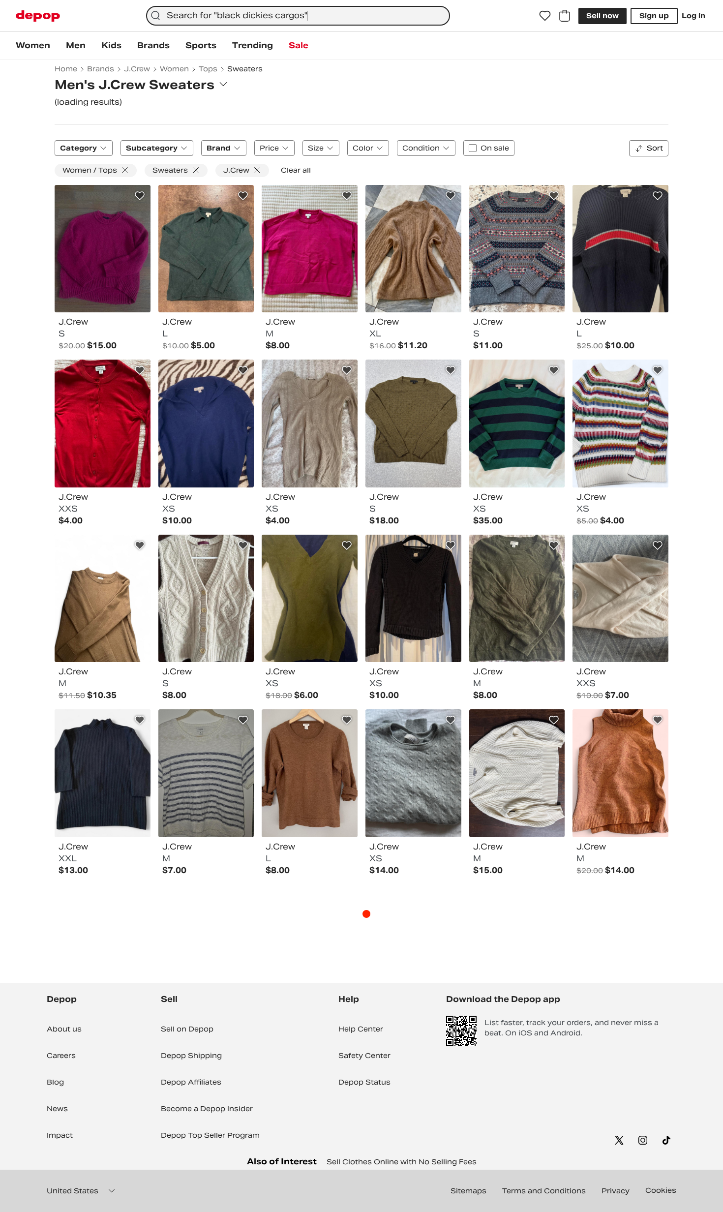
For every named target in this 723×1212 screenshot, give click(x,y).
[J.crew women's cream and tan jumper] (206, 599)
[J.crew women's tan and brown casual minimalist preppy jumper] (103, 599)
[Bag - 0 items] (564, 16)
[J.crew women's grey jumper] (413, 773)
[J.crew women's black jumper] (103, 773)
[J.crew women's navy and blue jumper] (620, 249)
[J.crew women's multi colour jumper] (517, 249)
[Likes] (545, 16)
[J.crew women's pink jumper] (310, 249)
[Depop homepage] (38, 16)
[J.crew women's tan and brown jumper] (413, 249)
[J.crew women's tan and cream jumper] (310, 423)
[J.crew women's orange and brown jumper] (620, 773)
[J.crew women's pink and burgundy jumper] (103, 249)
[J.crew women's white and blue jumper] (206, 773)
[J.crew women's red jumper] (103, 423)
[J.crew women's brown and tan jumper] (310, 773)
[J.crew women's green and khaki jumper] (310, 599)
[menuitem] (33, 46)
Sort (655, 148)
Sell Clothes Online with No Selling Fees (402, 1161)
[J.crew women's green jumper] (206, 249)
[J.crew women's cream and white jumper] (517, 773)
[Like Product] (140, 196)
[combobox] (298, 16)
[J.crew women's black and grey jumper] (413, 599)
